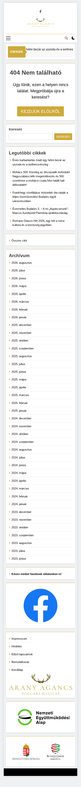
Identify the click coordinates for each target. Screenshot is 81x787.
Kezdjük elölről (40, 111)
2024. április (18, 480)
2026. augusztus (21, 262)
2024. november (21, 426)
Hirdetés (16, 646)
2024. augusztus (21, 449)
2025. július (18, 364)
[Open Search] (66, 38)
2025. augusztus (21, 356)
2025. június (18, 371)
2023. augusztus (21, 543)
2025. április (18, 387)
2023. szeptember (22, 535)
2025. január (19, 410)
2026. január (19, 317)
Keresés (15, 129)
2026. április (18, 293)
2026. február (19, 309)
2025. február (19, 402)
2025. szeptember (22, 348)
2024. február (19, 496)
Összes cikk (19, 240)
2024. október (19, 434)
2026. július (18, 270)
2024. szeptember (22, 441)
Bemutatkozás (20, 662)
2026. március (20, 301)
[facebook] (40, 11)
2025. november (21, 332)
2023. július (18, 550)
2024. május (19, 472)
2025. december (21, 324)
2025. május (19, 379)
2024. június (18, 465)
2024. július (18, 457)
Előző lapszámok (22, 654)
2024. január (19, 504)
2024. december (21, 418)
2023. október (19, 527)
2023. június (18, 558)
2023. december (21, 512)
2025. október (19, 340)
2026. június (18, 278)
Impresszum (19, 638)
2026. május (19, 286)
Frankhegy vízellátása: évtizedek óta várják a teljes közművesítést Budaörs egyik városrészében (40, 197)
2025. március (20, 395)
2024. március (20, 488)
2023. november (21, 519)
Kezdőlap (17, 669)
